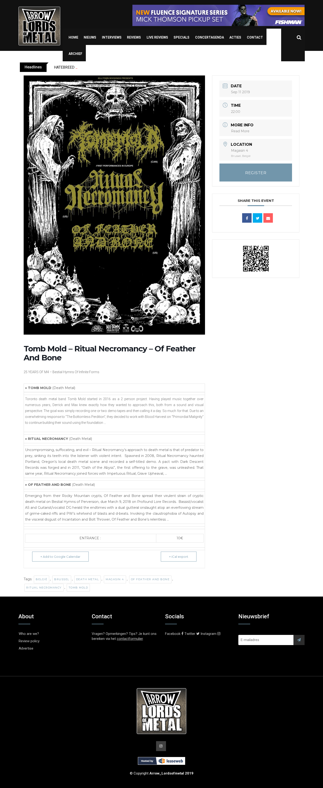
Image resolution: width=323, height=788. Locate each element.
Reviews (134, 37)
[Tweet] (257, 218)
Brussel (61, 579)
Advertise (26, 648)
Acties (235, 37)
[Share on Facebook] (247, 218)
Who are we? (29, 634)
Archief (75, 54)
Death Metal (87, 579)
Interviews (112, 37)
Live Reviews (157, 37)
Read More (240, 131)
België (41, 579)
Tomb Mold (78, 587)
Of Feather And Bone (150, 579)
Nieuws (90, 37)
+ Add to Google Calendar (60, 556)
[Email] (268, 218)
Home (73, 37)
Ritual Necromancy (44, 587)
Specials (181, 37)
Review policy (29, 641)
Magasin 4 (115, 579)
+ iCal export (178, 556)
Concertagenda (209, 37)
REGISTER (255, 173)
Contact (255, 37)
